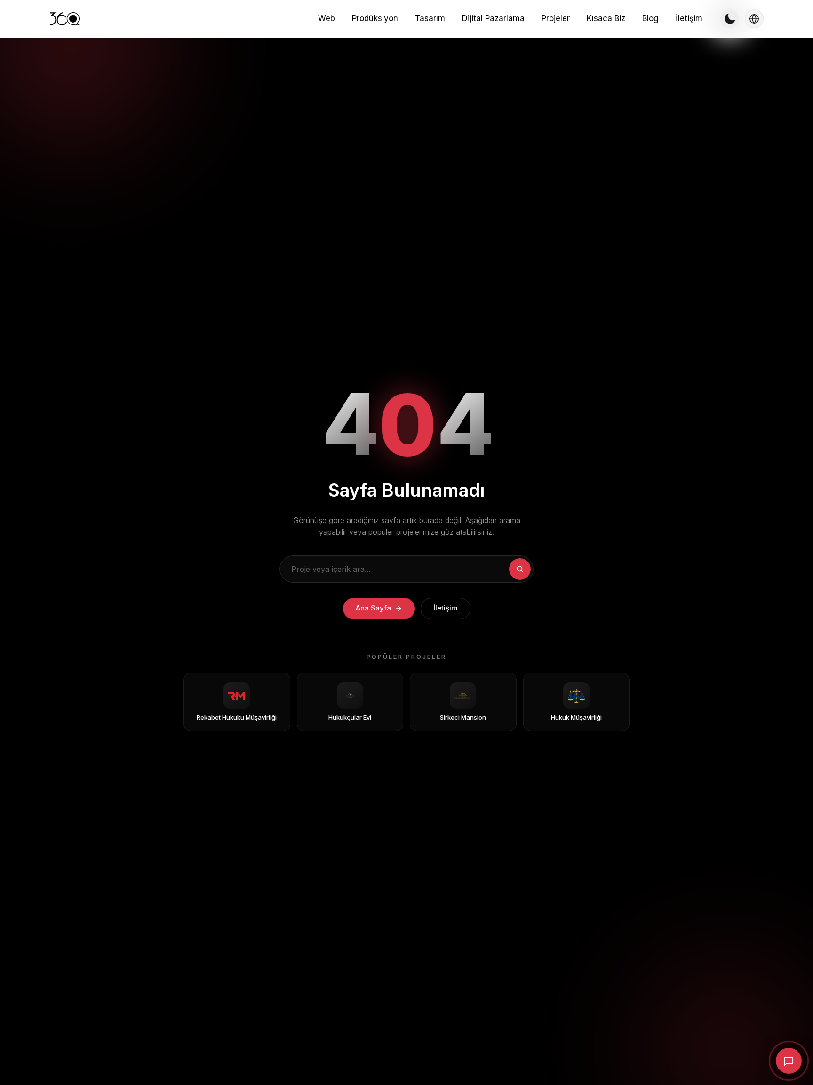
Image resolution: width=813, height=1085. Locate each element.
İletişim (689, 18)
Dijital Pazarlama (493, 18)
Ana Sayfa (373, 607)
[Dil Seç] (754, 18)
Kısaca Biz (606, 18)
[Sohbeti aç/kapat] (789, 1061)
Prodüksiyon (375, 18)
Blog (650, 18)
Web (326, 18)
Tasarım (430, 18)
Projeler (556, 18)
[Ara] (520, 569)
